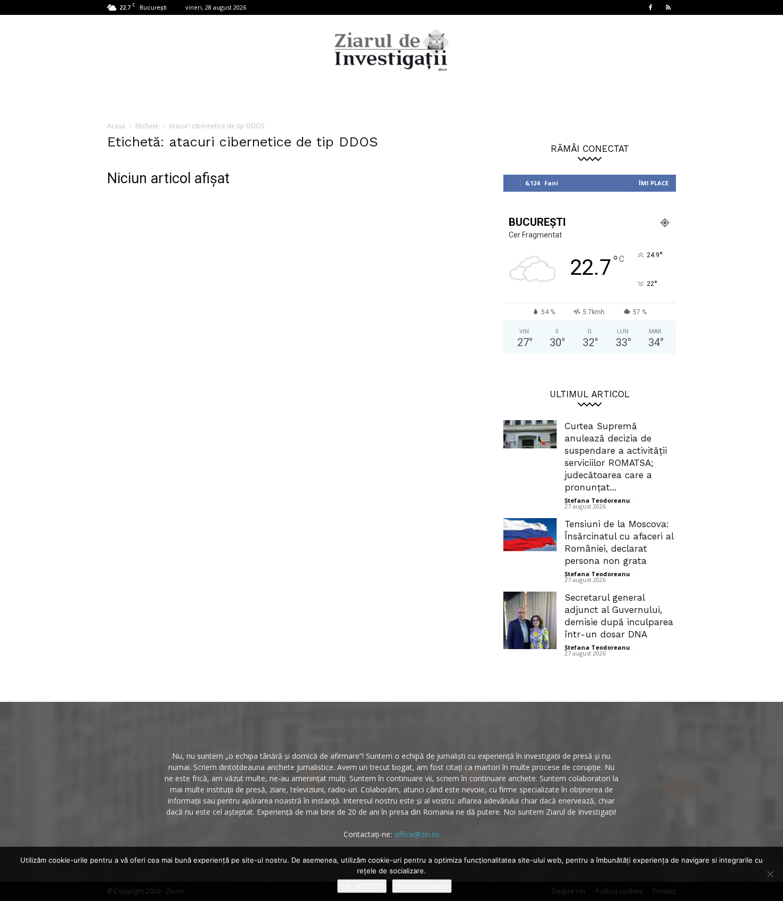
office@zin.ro (416, 834)
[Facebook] (650, 7)
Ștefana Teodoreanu (597, 500)
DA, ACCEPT (361, 886)
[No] (769, 874)
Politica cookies (421, 886)
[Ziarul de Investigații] (391, 50)
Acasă (116, 125)
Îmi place (653, 183)
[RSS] (668, 7)
